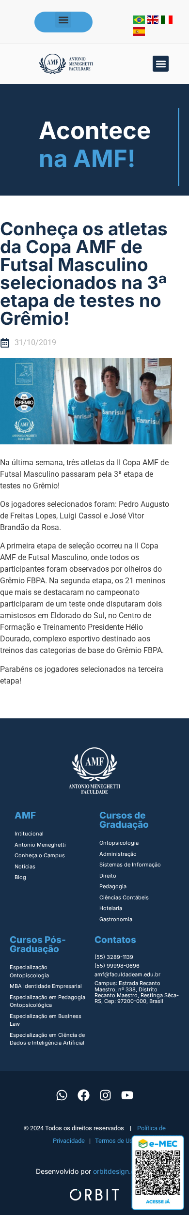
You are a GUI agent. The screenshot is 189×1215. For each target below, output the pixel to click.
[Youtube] (127, 1095)
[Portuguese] (140, 21)
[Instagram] (105, 1095)
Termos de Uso (115, 1140)
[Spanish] (139, 33)
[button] (63, 20)
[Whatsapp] (62, 1095)
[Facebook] (84, 1095)
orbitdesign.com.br (123, 1171)
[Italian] (167, 21)
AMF (25, 815)
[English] (154, 21)
